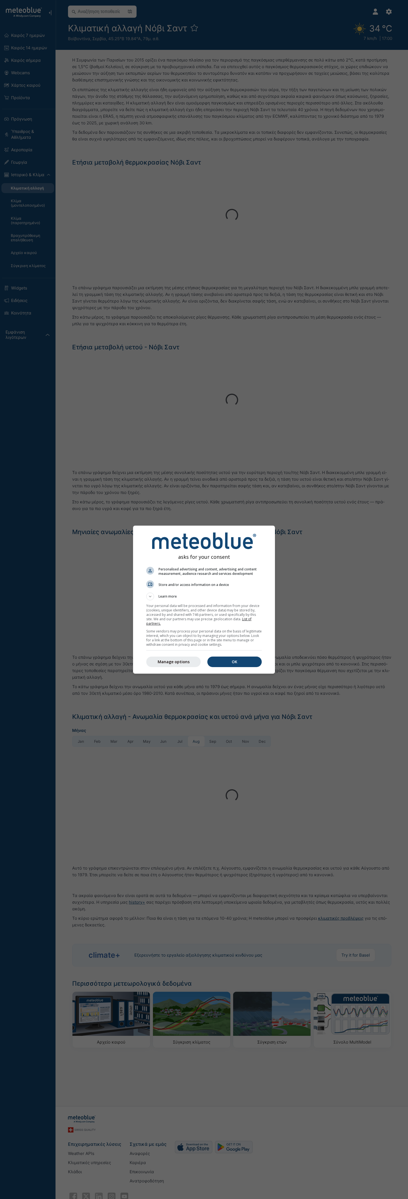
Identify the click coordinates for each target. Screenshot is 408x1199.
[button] (204, 596)
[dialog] (204, 600)
